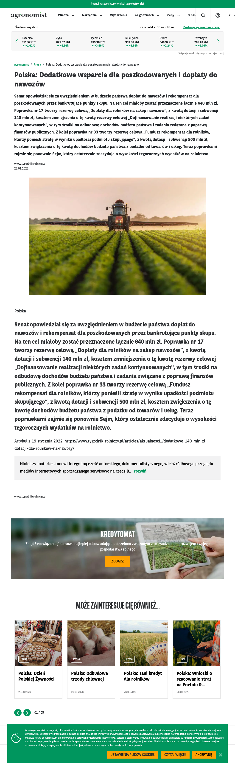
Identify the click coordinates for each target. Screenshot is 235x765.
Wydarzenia (118, 15)
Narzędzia (89, 15)
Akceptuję (204, 755)
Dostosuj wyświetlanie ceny (201, 27)
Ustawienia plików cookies (132, 755)
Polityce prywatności (195, 738)
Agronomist (21, 64)
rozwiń (140, 471)
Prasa (37, 64)
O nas (192, 15)
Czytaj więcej (175, 755)
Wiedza (63, 15)
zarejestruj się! (135, 4)
